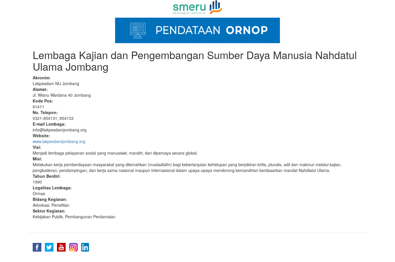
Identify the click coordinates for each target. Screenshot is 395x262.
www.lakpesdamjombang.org (59, 141)
